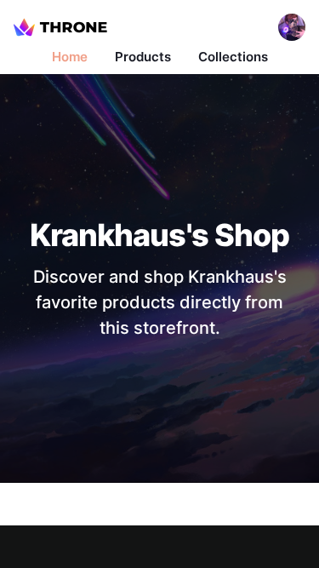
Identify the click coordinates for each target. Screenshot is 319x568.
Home (70, 57)
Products (143, 57)
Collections (233, 57)
